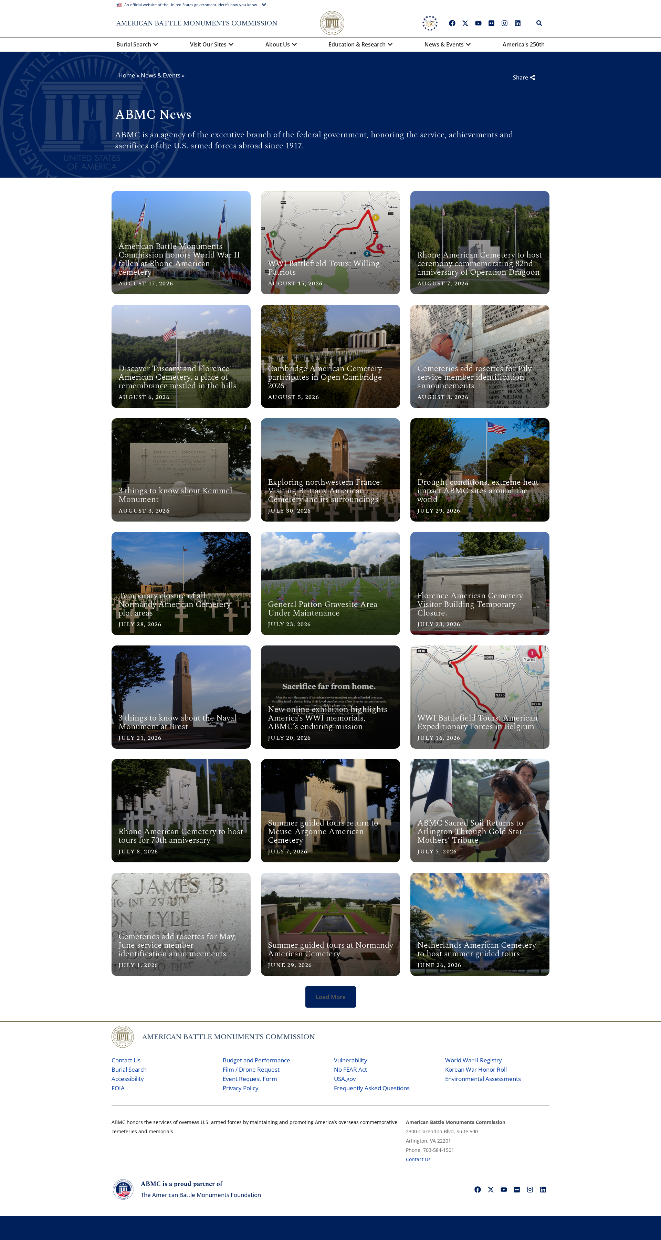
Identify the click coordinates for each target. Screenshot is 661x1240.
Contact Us (126, 1060)
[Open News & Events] (468, 44)
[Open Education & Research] (390, 44)
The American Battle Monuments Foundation (201, 1195)
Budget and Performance (256, 1060)
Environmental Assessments (483, 1079)
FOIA (118, 1088)
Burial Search (129, 1069)
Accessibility (128, 1079)
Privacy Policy (241, 1088)
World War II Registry (473, 1060)
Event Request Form (250, 1079)
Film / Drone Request (251, 1069)
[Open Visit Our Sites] (231, 44)
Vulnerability (350, 1060)
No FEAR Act (350, 1069)
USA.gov (345, 1079)
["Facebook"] (452, 23)
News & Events (160, 75)
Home (126, 75)
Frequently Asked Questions (372, 1088)
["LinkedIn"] (517, 23)
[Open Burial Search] (155, 44)
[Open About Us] (294, 44)
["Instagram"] (504, 23)
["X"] (465, 23)
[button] (330, 997)
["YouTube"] (478, 23)
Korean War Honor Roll (476, 1069)
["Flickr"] (491, 23)
